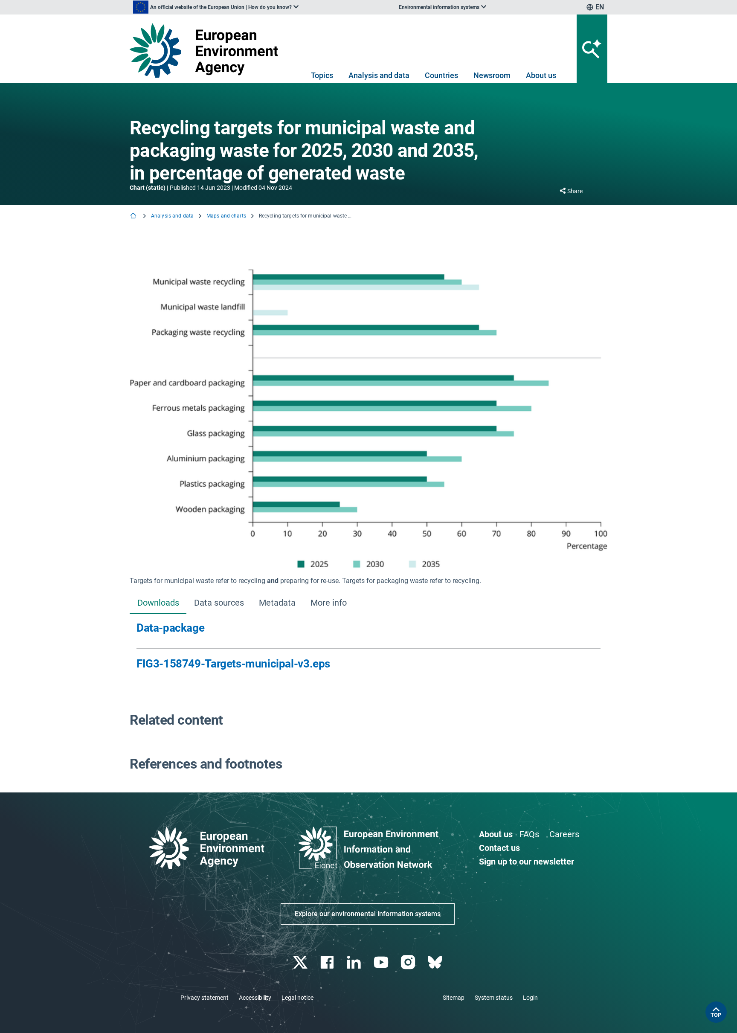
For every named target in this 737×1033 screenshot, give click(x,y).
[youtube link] (382, 962)
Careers (564, 834)
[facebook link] (328, 962)
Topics (322, 75)
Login (530, 997)
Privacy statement (204, 997)
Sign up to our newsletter (526, 861)
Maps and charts (226, 216)
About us (541, 75)
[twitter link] (301, 962)
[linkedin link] (355, 962)
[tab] (158, 604)
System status (494, 997)
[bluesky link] (436, 962)
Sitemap (453, 997)
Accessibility (255, 997)
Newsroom (492, 75)
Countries (441, 75)
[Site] (207, 50)
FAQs (529, 834)
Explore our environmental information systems (368, 914)
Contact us (499, 848)
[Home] (134, 216)
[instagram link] (409, 962)
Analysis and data (378, 75)
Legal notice (297, 997)
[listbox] (216, 7)
